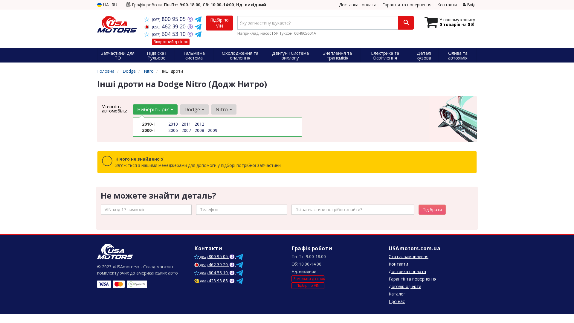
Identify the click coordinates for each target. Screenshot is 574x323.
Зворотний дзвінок (171, 41)
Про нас (397, 301)
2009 (212, 130)
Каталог (397, 294)
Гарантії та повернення (412, 279)
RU (114, 4)
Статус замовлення (408, 256)
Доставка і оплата (357, 4)
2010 (173, 124)
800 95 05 (169, 18)
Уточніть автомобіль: (114, 108)
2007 (186, 130)
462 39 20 (169, 26)
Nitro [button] (222, 109)
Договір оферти (405, 286)
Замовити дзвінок (308, 278)
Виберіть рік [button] (153, 109)
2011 (186, 124)
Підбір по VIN (219, 23)
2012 (199, 124)
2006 (173, 130)
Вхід (470, 4)
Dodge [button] (192, 109)
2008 (199, 130)
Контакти (447, 4)
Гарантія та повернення (406, 4)
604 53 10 (169, 33)
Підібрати (432, 209)
